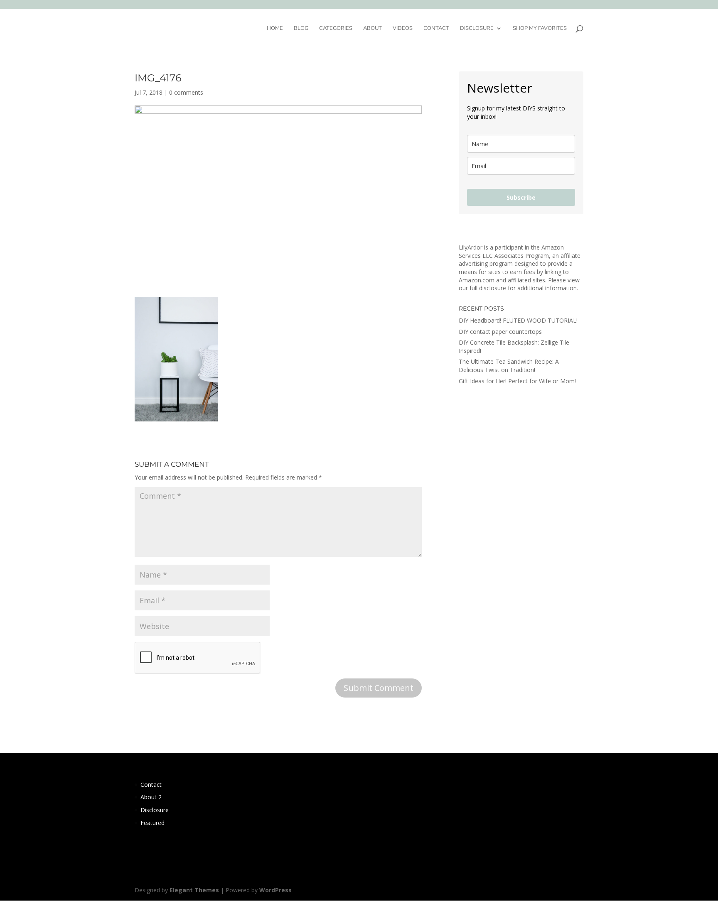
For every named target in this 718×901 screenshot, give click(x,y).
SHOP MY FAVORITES (540, 28)
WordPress (275, 890)
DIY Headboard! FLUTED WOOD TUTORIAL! (518, 320)
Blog (301, 28)
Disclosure (477, 28)
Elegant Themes (194, 890)
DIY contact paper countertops (500, 331)
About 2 (151, 797)
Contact (436, 28)
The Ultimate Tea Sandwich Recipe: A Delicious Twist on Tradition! (509, 365)
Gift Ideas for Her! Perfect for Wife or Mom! (517, 381)
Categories (335, 28)
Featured (152, 823)
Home (275, 28)
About (372, 28)
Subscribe (521, 197)
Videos (403, 28)
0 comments (186, 92)
